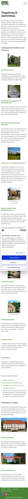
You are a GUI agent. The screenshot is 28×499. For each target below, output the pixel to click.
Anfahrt (9, 489)
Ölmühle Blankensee (6, 339)
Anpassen (13, 262)
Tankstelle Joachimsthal (9, 388)
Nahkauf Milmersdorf (18, 385)
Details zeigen (19, 252)
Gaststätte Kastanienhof (7, 319)
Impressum (15, 489)
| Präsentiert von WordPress (15, 497)
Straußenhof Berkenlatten (8, 123)
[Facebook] (2, 494)
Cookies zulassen (14, 257)
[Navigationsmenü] (25, 3)
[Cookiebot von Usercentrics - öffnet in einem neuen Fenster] (20, 230)
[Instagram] (6, 494)
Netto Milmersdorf (7, 385)
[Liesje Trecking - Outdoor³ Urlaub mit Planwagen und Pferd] (5, 3)
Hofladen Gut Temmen (8, 380)
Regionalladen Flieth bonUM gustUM (12, 382)
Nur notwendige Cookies (14, 267)
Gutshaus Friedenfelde (7, 437)
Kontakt (3, 489)
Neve (7, 497)
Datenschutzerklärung (6, 491)
